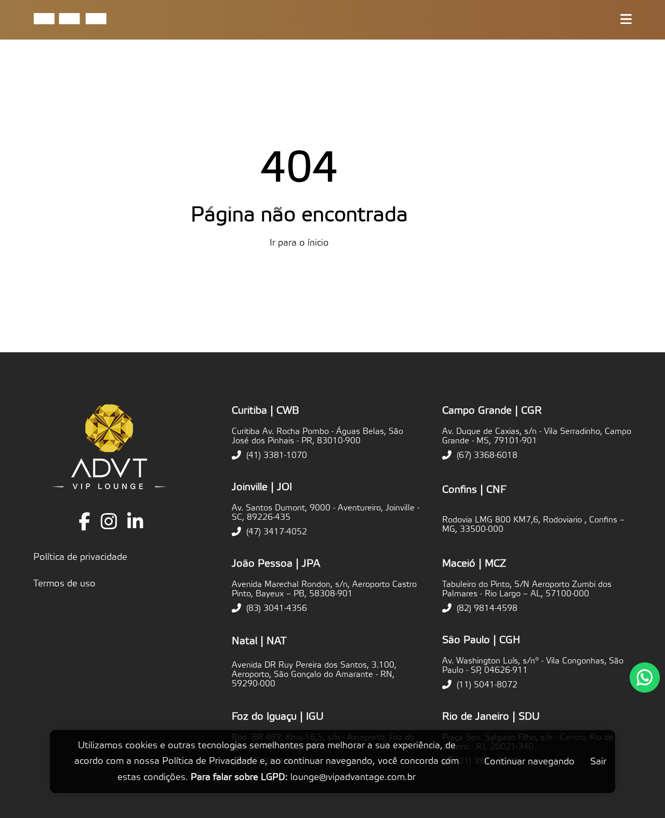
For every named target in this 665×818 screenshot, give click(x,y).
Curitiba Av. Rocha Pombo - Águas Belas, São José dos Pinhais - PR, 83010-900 (317, 436)
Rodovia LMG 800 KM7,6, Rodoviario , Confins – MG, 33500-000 (533, 524)
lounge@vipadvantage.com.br (353, 777)
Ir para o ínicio (299, 242)
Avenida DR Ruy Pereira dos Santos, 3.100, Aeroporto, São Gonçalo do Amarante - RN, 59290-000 (314, 674)
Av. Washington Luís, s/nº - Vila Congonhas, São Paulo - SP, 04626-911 (532, 665)
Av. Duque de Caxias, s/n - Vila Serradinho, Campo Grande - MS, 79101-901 (536, 436)
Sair (598, 761)
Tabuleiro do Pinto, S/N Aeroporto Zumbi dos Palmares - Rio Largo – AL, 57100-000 (526, 589)
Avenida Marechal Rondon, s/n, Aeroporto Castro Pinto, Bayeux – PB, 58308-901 (324, 589)
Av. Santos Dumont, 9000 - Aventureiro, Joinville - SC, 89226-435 (325, 512)
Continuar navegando (529, 761)
